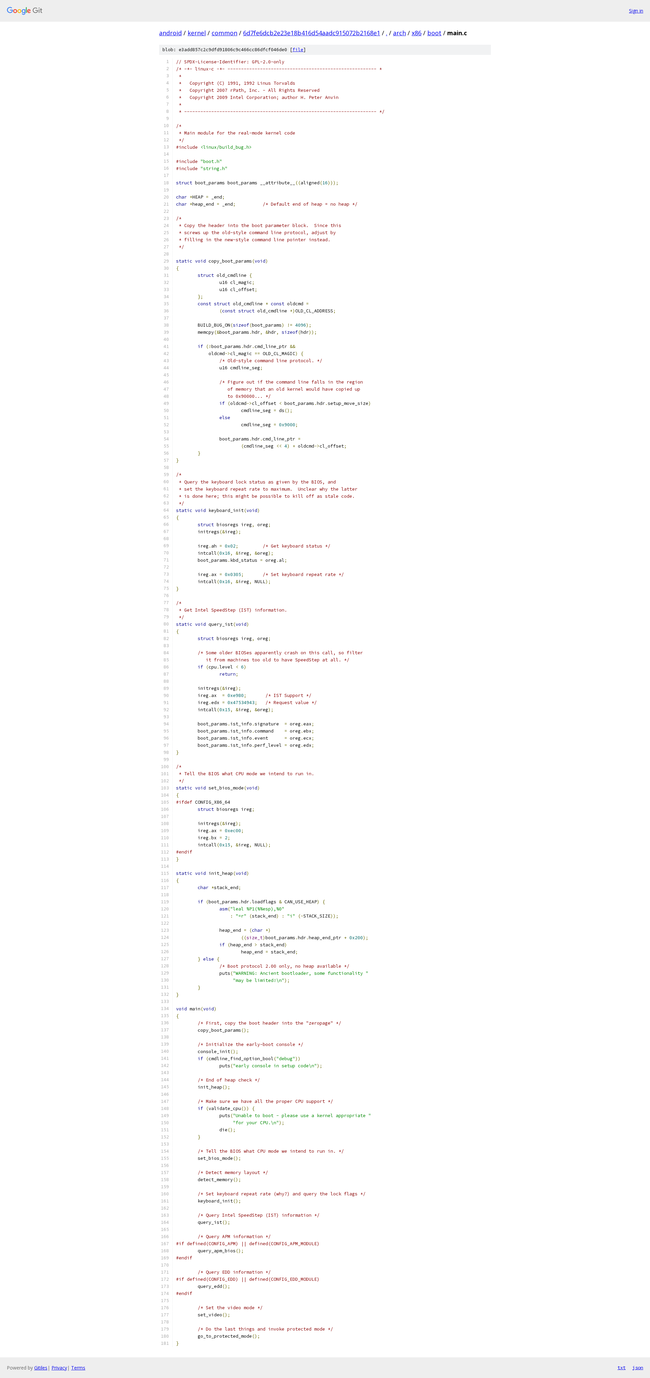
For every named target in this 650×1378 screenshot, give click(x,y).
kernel (197, 33)
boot (434, 33)
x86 (416, 33)
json (637, 1367)
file (297, 50)
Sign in (636, 10)
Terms (78, 1367)
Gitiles (40, 1367)
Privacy (59, 1367)
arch (399, 33)
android (170, 33)
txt (622, 1367)
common (224, 33)
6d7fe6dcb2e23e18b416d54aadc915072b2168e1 (311, 33)
